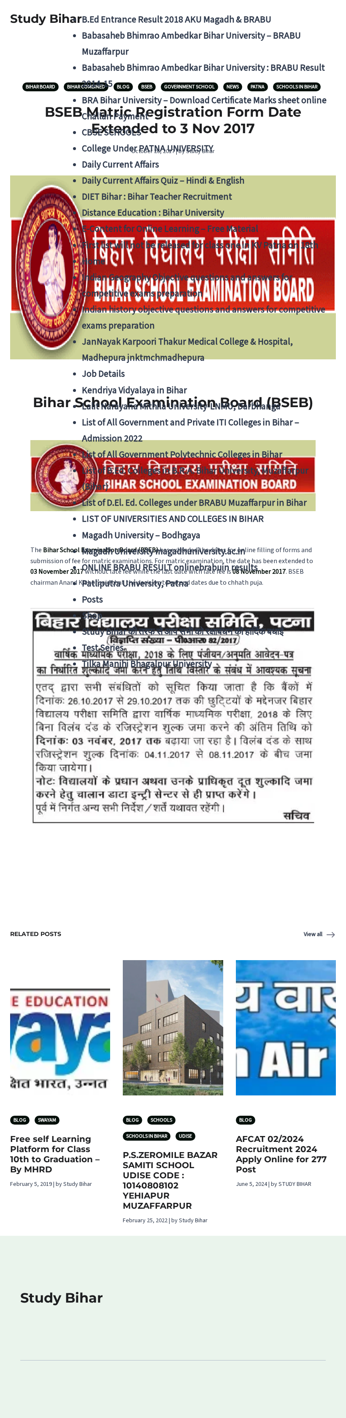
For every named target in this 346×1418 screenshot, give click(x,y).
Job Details (103, 374)
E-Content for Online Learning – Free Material (170, 228)
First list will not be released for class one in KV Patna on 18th (200, 245)
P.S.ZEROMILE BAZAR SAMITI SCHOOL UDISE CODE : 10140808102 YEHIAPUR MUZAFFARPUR (170, 1180)
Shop (92, 615)
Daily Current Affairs (120, 164)
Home (93, 261)
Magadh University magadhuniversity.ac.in (164, 551)
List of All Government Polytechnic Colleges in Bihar (182, 454)
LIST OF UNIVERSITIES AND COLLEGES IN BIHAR (173, 519)
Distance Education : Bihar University (153, 212)
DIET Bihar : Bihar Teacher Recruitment (157, 196)
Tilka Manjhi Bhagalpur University (147, 664)
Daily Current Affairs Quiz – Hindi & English (163, 180)
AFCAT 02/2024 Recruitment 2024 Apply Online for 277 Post (281, 1154)
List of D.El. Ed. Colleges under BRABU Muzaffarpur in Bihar (194, 502)
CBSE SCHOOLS (111, 132)
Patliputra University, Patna (135, 583)
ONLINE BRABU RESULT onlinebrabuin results (170, 567)
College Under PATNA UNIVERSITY (147, 148)
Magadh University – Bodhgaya (141, 535)
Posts (92, 599)
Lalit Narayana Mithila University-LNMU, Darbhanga (181, 406)
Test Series (103, 647)
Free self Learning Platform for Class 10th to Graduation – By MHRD (55, 1154)
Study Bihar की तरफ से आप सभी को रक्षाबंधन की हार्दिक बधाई (183, 631)
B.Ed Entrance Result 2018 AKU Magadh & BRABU (176, 19)
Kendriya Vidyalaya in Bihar (134, 390)
